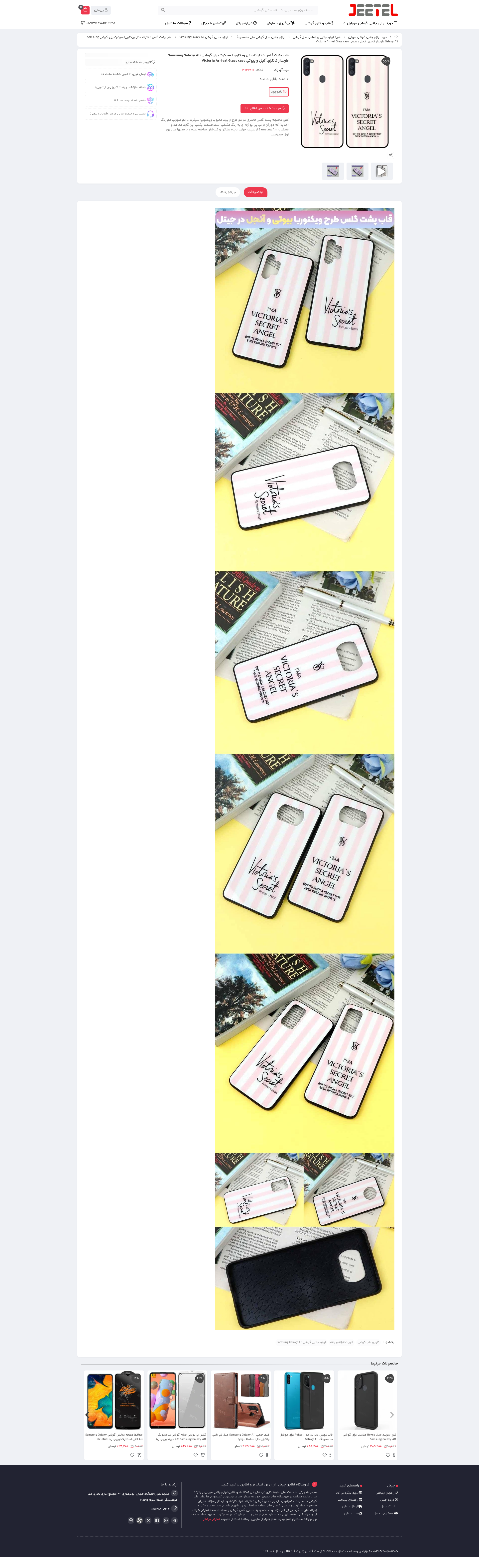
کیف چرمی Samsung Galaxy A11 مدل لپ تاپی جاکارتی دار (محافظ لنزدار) (240, 1437)
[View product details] (393, 1456)
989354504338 (100, 23)
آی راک (278, 70)
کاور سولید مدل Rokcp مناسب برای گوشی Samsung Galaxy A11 (369, 1437)
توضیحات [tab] (255, 192)
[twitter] (147, 1520)
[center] (163, 10)
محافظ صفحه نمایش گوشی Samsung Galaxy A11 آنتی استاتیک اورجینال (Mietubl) (114, 1437)
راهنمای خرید (349, 1485)
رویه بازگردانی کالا (347, 1493)
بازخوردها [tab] (228, 192)
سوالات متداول (177, 23)
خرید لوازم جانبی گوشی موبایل (370, 23)
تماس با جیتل (211, 23)
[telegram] (174, 1520)
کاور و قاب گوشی (368, 1342)
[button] (392, 1415)
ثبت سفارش (351, 1513)
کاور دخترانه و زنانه (341, 1342)
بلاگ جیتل (387, 1506)
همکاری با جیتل (383, 1513)
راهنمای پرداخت (348, 1500)
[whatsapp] (165, 1520)
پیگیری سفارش (279, 23)
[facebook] (156, 1520)
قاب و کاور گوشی (318, 23)
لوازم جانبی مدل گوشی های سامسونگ (260, 37)
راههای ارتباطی (385, 1493)
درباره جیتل (244, 23)
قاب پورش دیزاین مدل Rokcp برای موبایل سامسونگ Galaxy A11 (306, 1437)
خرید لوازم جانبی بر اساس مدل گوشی (317, 37)
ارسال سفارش (350, 1506)
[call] (130, 1520)
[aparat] (139, 1521)
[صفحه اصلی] (396, 37)
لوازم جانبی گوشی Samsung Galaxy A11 (203, 37)
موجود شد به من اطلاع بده (263, 108)
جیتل (391, 1485)
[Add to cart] (202, 1456)
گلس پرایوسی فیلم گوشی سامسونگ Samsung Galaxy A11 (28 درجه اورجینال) (181, 1437)
